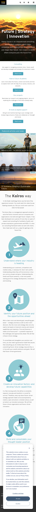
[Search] (20, 2)
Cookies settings (18, 493)
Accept (18, 498)
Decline (18, 504)
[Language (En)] (24, 3)
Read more (18, 73)
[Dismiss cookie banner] (29, 448)
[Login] (28, 2)
